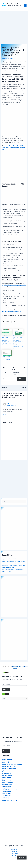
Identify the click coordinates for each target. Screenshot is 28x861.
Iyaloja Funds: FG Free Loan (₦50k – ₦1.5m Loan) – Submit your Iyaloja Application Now (14, 147)
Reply (4, 414)
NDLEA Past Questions (8, 762)
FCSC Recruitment (7, 788)
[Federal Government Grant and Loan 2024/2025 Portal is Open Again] (7, 352)
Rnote (17, 847)
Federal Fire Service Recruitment (10, 790)
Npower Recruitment (7, 782)
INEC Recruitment (6, 795)
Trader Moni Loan (6, 793)
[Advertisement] (14, 30)
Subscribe (22, 379)
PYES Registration (6, 791)
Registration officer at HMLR (9, 559)
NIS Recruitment (6, 773)
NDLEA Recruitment (7, 759)
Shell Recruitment (6, 799)
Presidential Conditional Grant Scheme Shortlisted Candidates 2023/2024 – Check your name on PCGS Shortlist (6, 340)
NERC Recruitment (7, 775)
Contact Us (14, 851)
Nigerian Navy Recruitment (9, 771)
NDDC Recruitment (7, 784)
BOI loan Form (5, 797)
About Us (14, 849)
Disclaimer (14, 855)
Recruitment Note (13, 4)
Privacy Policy (14, 853)
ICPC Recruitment (6, 779)
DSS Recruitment (6, 786)
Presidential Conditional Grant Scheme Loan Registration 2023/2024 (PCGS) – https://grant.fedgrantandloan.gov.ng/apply (18, 341)
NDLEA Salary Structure (8, 761)
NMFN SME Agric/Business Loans (10, 800)
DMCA (14, 857)
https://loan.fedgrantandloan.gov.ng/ (11, 311)
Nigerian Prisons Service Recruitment (12, 764)
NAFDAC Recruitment (7, 781)
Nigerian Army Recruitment (9, 766)
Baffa (8, 403)
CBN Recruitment (6, 777)
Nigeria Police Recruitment (9, 768)
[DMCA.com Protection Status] (5, 672)
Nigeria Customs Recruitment (10, 770)
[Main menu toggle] (25, 5)
